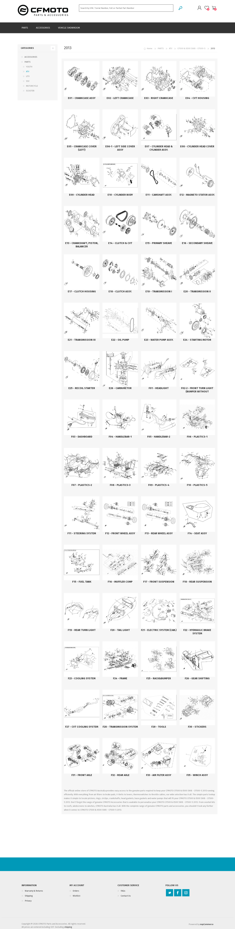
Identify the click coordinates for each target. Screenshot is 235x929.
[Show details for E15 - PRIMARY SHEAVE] (158, 224)
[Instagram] (185, 892)
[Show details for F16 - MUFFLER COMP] (120, 562)
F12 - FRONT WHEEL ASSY (120, 533)
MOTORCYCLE (32, 86)
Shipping (29, 896)
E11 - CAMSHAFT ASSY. (159, 194)
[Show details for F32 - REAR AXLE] (120, 756)
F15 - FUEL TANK (81, 581)
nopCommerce (206, 924)
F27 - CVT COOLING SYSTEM (81, 726)
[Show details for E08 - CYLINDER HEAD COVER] (197, 127)
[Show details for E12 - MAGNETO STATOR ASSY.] (197, 175)
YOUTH (29, 67)
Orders (76, 891)
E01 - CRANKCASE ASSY (81, 98)
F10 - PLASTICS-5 (197, 485)
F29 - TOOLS (158, 726)
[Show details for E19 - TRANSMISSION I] (158, 272)
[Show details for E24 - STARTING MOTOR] (197, 320)
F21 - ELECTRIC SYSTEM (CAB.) (158, 630)
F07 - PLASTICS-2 (81, 485)
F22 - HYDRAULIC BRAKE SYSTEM (197, 632)
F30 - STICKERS (197, 726)
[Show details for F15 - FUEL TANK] (81, 562)
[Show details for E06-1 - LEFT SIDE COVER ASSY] (120, 127)
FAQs (123, 891)
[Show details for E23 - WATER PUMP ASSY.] (158, 320)
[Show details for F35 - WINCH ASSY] (197, 756)
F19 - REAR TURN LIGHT (82, 630)
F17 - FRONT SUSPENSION (158, 581)
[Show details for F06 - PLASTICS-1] (197, 417)
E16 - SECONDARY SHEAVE (197, 243)
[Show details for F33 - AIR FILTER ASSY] (158, 756)
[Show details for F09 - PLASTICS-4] (158, 465)
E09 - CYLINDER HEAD (81, 194)
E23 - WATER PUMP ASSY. (158, 339)
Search (180, 8)
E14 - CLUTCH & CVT (120, 243)
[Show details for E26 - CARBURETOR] (120, 369)
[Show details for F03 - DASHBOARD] (81, 417)
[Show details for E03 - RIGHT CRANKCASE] (158, 79)
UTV (28, 76)
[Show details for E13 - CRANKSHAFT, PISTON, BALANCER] (81, 224)
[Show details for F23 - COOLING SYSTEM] (81, 659)
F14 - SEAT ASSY (197, 533)
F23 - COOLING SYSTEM (81, 678)
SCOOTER (30, 91)
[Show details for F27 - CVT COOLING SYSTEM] (81, 707)
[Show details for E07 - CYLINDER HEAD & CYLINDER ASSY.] (158, 127)
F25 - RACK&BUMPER (158, 678)
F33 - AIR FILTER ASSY (158, 775)
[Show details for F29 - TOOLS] (158, 707)
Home (149, 48)
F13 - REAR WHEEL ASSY (159, 533)
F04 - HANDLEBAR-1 (120, 436)
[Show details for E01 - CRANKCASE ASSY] (81, 79)
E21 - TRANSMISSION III (82, 339)
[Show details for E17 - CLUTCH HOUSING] (81, 272)
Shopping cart (213, 7)
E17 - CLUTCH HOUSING (82, 291)
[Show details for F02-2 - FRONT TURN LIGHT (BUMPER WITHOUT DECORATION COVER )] (197, 369)
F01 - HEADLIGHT (159, 388)
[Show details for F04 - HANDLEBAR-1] (120, 417)
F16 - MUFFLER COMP (120, 581)
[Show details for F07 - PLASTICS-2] (81, 465)
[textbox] (126, 8)
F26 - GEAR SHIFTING (197, 678)
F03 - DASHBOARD (81, 436)
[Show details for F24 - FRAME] (120, 659)
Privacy (28, 901)
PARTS (27, 62)
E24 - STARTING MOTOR (197, 339)
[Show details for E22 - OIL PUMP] (120, 320)
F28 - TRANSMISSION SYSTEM (120, 726)
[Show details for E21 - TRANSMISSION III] (81, 320)
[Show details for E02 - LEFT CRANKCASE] (120, 79)
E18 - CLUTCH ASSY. (120, 291)
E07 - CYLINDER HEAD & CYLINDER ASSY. (159, 148)
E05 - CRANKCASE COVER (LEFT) (82, 148)
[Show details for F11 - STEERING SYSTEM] (81, 514)
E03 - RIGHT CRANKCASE (158, 98)
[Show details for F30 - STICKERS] (197, 707)
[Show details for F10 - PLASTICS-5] (197, 465)
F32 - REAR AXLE (120, 775)
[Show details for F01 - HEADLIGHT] (158, 369)
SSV (27, 81)
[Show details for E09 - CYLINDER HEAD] (81, 175)
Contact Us (126, 896)
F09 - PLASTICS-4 (158, 485)
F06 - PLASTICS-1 (197, 436)
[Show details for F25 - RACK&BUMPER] (158, 659)
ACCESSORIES (30, 57)
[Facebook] (177, 892)
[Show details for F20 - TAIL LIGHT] (120, 611)
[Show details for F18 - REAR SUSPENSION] (197, 562)
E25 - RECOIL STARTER (81, 388)
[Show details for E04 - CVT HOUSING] (197, 79)
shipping (68, 927)
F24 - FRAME (120, 678)
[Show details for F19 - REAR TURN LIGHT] (81, 611)
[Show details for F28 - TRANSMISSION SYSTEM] (120, 707)
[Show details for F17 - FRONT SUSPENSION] (158, 562)
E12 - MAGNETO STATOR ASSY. (197, 194)
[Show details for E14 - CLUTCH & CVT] (120, 224)
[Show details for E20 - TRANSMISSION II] (197, 272)
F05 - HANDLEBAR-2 (158, 436)
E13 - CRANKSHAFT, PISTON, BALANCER (81, 245)
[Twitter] (169, 892)
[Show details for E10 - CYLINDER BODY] (120, 175)
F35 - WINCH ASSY (197, 775)
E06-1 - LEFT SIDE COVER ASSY (120, 148)
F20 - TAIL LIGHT (120, 630)
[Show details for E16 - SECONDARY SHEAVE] (197, 224)
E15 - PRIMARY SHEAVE (158, 243)
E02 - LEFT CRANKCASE (120, 98)
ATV (27, 71)
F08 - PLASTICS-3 (120, 485)
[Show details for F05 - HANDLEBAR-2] (158, 417)
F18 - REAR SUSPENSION (197, 581)
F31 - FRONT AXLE (81, 775)
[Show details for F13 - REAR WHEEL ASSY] (158, 514)
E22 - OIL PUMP (120, 339)
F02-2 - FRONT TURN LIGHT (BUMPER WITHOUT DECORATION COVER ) (197, 391)
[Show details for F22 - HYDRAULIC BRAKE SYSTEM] (197, 611)
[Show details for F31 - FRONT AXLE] (81, 756)
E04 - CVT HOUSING (197, 98)
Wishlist (76, 896)
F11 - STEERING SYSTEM (81, 533)
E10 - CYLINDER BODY (120, 194)
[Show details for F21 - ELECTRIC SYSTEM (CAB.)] (158, 611)
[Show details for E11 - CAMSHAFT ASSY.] (158, 175)
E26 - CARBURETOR (120, 388)
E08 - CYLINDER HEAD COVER (197, 146)
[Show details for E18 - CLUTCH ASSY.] (120, 272)
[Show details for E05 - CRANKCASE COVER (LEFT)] (81, 127)
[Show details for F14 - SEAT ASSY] (197, 514)
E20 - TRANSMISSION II (197, 291)
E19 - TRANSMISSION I (158, 291)
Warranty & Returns (34, 891)
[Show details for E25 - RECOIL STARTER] (81, 369)
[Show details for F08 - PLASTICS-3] (120, 465)
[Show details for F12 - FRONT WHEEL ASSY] (120, 514)
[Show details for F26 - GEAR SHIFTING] (197, 659)
